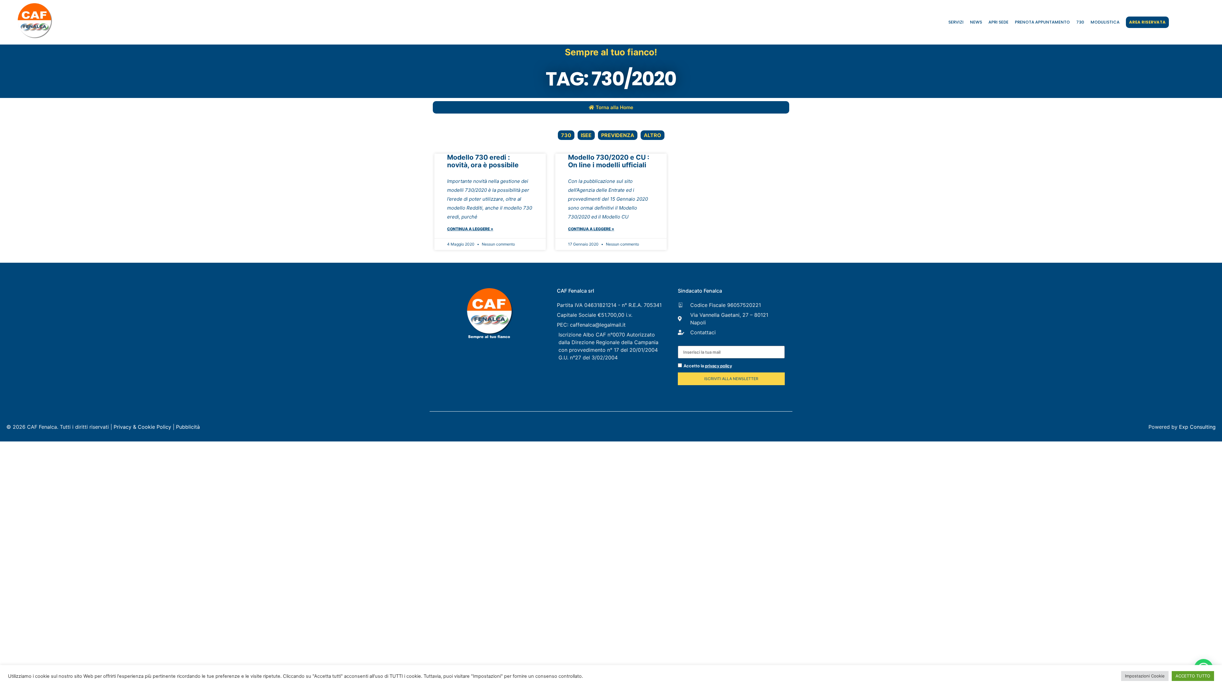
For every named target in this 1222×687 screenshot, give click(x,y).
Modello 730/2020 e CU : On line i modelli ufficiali (608, 161)
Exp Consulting (1197, 427)
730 (1080, 22)
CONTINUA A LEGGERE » (470, 228)
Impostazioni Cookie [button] (1145, 675)
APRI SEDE (998, 22)
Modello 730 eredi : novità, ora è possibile (483, 161)
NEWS (976, 22)
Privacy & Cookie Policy (142, 427)
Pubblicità (188, 427)
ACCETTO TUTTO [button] (1193, 675)
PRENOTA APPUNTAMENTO (1042, 22)
